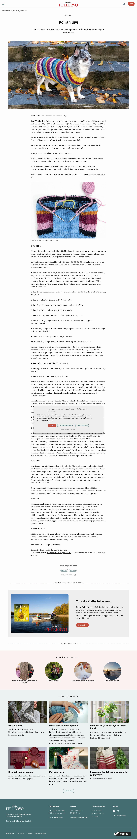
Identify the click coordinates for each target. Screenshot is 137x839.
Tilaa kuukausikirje (119, 816)
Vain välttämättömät (66, 426)
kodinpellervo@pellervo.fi (79, 818)
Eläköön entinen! (54, 681)
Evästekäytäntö (65, 430)
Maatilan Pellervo (97, 814)
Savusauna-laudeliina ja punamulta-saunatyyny (109, 773)
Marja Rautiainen (71, 566)
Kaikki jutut (68, 791)
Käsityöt (16, 11)
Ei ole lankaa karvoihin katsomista (83, 681)
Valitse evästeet (82, 426)
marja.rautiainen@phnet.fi (59, 552)
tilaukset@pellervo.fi (56, 818)
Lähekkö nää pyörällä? (112, 681)
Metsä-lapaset (15, 725)
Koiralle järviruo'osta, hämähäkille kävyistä (24, 682)
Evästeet (30, 833)
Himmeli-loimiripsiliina (20, 772)
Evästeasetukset (41, 833)
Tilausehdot (10, 833)
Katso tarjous (82, 625)
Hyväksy (52, 426)
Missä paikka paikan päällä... (64, 725)
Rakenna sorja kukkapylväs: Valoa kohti (108, 727)
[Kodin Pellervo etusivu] (68, 4)
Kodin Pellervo (7, 11)
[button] (4, 4)
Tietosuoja (72, 430)
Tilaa (131, 4)
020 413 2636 (53, 811)
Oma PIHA (95, 817)
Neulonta (73, 570)
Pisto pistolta (56, 772)
